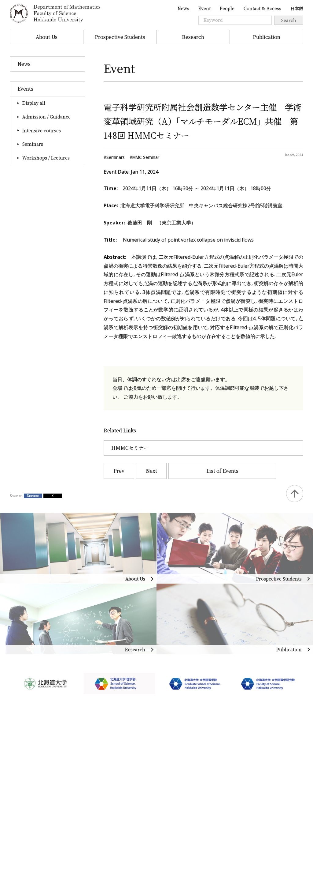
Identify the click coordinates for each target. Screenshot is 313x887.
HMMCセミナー (129, 447)
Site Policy (22, 816)
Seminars (32, 144)
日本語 (296, 8)
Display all (33, 103)
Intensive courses (41, 130)
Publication (266, 36)
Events (25, 88)
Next (151, 470)
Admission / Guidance (46, 117)
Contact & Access (262, 8)
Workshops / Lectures (46, 158)
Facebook (33, 496)
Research (193, 36)
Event (204, 8)
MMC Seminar (145, 157)
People (227, 8)
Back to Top (294, 493)
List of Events (222, 470)
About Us (46, 36)
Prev (118, 470)
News (183, 8)
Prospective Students (120, 36)
